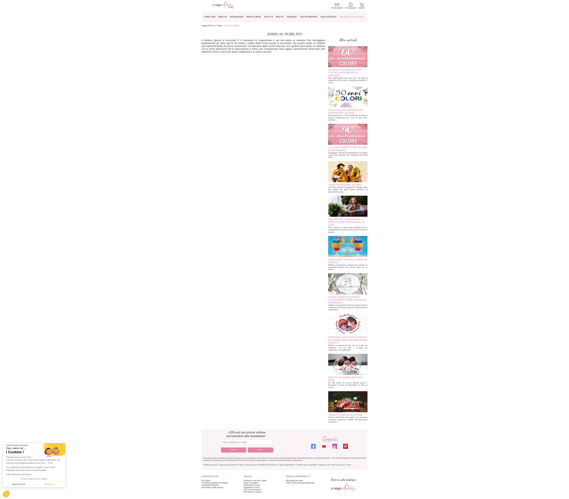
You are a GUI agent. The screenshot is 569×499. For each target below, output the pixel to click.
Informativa (287, 460)
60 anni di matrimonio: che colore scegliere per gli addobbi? (344, 73)
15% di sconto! (337, 8)
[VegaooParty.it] (223, 5)
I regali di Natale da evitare (345, 415)
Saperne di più (18, 484)
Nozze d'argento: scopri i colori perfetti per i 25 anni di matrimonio (347, 300)
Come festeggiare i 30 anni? (345, 185)
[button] (6, 494)
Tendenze (292, 17)
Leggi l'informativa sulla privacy (18, 474)
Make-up (222, 17)
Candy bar (209, 17)
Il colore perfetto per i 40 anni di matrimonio (347, 149)
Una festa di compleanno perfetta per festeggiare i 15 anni (346, 222)
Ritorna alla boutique (352, 17)
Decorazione (236, 17)
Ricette (280, 17)
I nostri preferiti (308, 17)
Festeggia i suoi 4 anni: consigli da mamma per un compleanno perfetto (347, 340)
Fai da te (268, 17)
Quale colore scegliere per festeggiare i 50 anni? (345, 111)
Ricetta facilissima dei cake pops (345, 379)
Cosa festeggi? (328, 17)
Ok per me (50, 484)
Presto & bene (253, 17)
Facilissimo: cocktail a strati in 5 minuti (347, 261)
